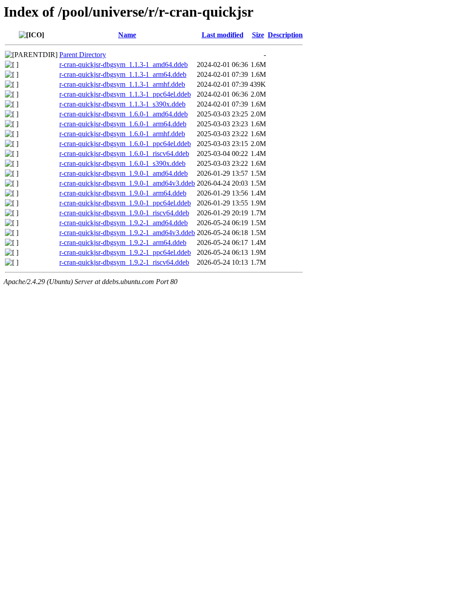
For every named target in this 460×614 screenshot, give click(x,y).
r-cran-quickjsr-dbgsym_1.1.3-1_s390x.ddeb (122, 104)
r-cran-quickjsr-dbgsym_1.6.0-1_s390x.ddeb (122, 163)
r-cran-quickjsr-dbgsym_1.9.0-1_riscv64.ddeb (124, 213)
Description (285, 35)
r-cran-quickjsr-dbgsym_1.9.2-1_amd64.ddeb (123, 223)
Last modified (222, 35)
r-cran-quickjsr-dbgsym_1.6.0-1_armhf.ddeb (122, 134)
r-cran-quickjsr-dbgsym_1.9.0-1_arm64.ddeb (122, 193)
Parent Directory (82, 54)
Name (127, 35)
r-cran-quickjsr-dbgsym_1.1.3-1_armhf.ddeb (122, 84)
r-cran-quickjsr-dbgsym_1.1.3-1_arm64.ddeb (122, 74)
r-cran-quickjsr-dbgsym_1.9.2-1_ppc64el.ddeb (125, 252)
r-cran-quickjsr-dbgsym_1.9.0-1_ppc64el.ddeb (125, 203)
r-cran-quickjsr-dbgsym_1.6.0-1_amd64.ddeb (123, 114)
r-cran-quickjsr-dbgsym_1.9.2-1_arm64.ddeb (122, 242)
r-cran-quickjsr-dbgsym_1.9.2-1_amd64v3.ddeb (127, 232)
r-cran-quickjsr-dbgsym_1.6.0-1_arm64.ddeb (122, 124)
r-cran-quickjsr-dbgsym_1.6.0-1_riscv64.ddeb (124, 153)
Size (258, 35)
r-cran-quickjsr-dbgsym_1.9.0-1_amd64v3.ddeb (127, 183)
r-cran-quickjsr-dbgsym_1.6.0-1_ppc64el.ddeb (125, 143)
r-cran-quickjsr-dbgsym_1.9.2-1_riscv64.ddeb (124, 262)
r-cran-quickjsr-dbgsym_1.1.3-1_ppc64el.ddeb (125, 94)
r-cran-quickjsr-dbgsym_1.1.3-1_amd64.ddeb (123, 64)
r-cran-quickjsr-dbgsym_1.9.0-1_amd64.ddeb (123, 173)
